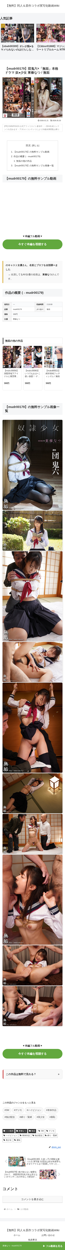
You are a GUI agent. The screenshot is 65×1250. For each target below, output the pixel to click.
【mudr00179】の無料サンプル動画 (31, 152)
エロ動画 (10, 1131)
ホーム (17, 1235)
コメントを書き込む (32, 1199)
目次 (28, 145)
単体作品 (26, 1135)
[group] (17, 38)
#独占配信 (10, 1117)
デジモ (51, 1131)
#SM (7, 1110)
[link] (32, 1246)
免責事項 (32, 1239)
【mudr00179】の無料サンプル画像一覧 (34, 165)
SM (42, 1131)
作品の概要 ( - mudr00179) (27, 156)
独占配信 (38, 1135)
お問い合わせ (48, 1235)
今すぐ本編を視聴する (32, 244)
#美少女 (41, 1117)
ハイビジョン (11, 1135)
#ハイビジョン (34, 1110)
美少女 (9, 1140)
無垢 (33, 1131)
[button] (59, 38)
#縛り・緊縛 (26, 1117)
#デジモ (18, 1110)
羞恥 (18, 1140)
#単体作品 (51, 1110)
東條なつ (22, 1131)
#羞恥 (52, 1117)
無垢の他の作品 (24, 161)
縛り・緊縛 (52, 1135)
